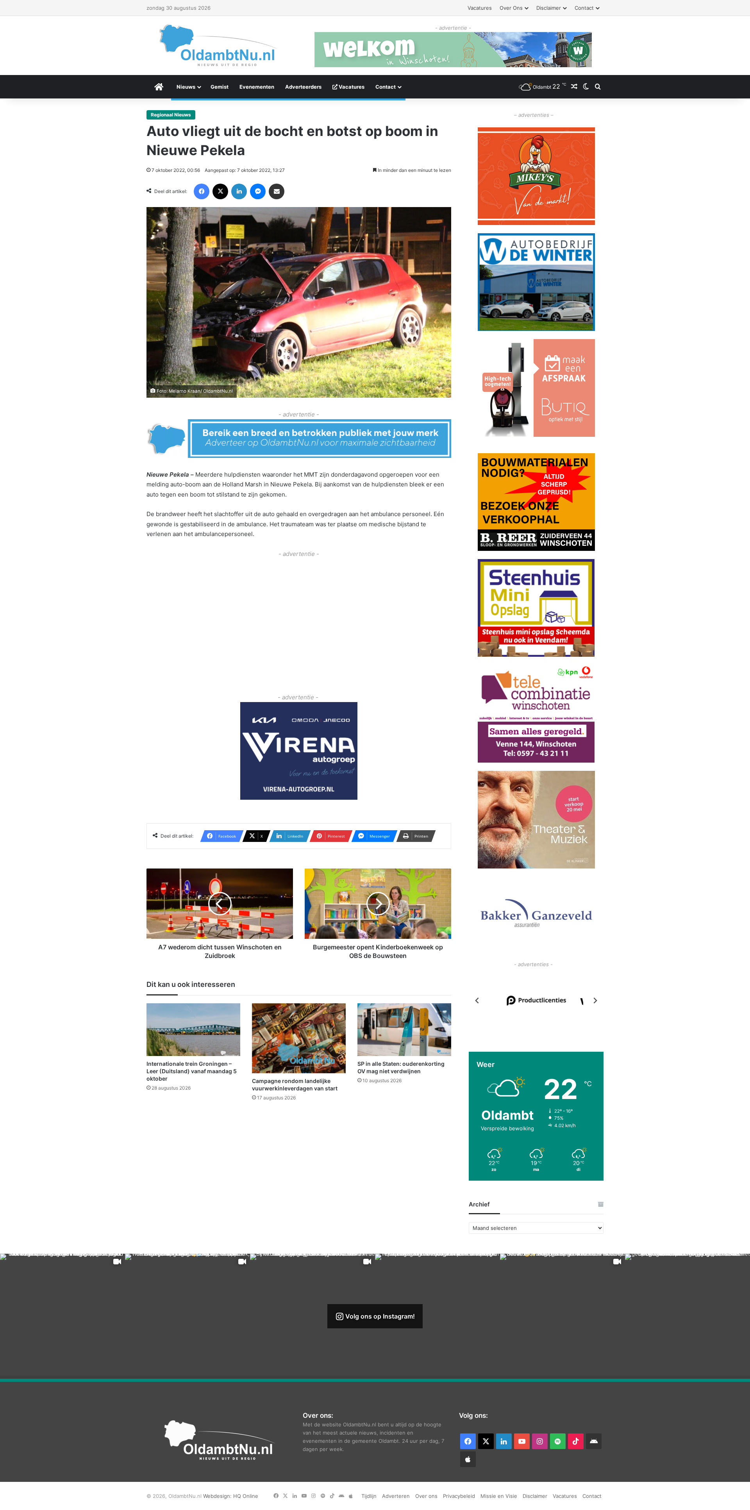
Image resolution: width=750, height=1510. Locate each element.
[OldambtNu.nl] (218, 45)
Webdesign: (218, 1496)
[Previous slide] (477, 1000)
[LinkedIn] (239, 191)
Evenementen (256, 87)
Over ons (511, 8)
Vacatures (480, 8)
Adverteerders (303, 87)
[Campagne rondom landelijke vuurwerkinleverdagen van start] (299, 1039)
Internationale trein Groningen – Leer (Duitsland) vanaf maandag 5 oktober (191, 1071)
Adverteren (396, 1496)
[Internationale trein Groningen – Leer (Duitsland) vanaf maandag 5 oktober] (193, 1030)
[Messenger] (258, 191)
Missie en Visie (498, 1496)
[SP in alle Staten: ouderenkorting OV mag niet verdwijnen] (404, 1030)
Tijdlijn (369, 1496)
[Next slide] (595, 1000)
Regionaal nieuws (171, 115)
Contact (584, 8)
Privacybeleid (459, 1496)
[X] (220, 191)
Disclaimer (548, 8)
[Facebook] (201, 191)
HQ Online (245, 1496)
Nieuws (186, 87)
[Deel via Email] (276, 191)
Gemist (220, 87)
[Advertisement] (298, 614)
